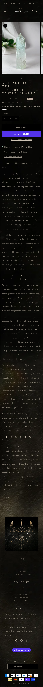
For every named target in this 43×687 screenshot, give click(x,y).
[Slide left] (16, 78)
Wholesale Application (21, 574)
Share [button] (7, 497)
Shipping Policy (21, 597)
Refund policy (21, 594)
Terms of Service (22, 591)
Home (21, 565)
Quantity (5, 113)
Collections (21, 571)
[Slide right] (26, 78)
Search (21, 588)
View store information (13, 157)
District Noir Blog (21, 601)
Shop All (21, 568)
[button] (4, 10)
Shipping (6, 102)
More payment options (21, 139)
